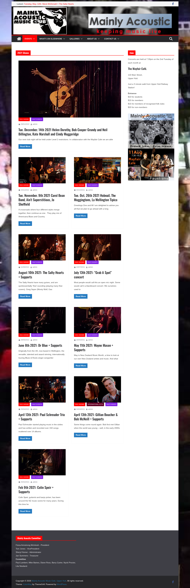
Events (28, 38)
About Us (92, 38)
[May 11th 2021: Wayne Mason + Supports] (97, 320)
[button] (33, 39)
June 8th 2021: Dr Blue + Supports (40, 345)
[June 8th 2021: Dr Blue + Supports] (42, 320)
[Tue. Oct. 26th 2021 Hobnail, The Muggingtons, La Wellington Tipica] (97, 170)
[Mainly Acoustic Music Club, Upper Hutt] (95, 8)
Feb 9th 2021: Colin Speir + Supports (35, 489)
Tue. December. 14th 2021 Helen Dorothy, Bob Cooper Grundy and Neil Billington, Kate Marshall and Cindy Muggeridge (62, 131)
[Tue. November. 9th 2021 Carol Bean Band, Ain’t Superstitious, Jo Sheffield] (42, 170)
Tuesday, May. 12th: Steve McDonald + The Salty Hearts (49, 4)
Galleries (75, 38)
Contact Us (110, 38)
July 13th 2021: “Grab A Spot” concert (93, 274)
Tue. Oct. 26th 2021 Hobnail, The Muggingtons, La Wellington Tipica (95, 197)
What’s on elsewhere (50, 38)
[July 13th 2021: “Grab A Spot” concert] (97, 247)
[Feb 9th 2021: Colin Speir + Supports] (42, 462)
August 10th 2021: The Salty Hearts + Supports (41, 274)
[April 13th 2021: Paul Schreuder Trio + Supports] (42, 389)
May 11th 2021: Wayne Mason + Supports (93, 347)
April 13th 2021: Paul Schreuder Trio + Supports (41, 416)
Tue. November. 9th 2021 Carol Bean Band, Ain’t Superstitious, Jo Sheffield (41, 199)
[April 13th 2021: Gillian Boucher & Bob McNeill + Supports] (97, 389)
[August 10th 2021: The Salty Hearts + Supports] (42, 247)
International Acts (95, 404)
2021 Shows (24, 119)
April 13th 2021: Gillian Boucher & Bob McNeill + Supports (96, 416)
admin (35, 124)
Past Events (37, 119)
